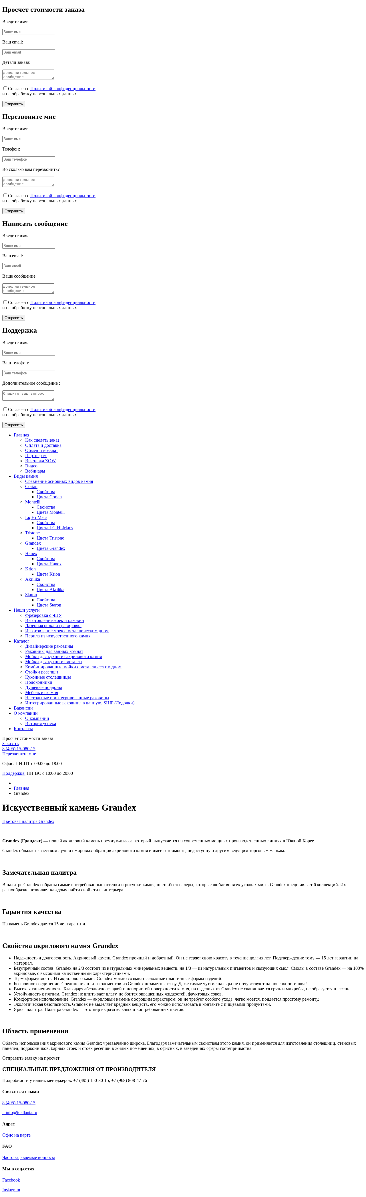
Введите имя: (15, 21)
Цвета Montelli (51, 512)
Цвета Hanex (49, 563)
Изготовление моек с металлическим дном (67, 630)
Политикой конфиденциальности (63, 88)
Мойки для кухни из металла (53, 661)
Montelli (32, 501)
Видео (31, 465)
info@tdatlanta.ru (19, 1112)
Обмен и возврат (41, 450)
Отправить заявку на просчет (30, 1058)
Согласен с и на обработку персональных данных (49, 91)
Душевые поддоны (43, 687)
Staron (31, 594)
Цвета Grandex (51, 548)
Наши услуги (27, 610)
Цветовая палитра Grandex (28, 821)
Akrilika (32, 579)
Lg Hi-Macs (36, 517)
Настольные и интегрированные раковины (67, 697)
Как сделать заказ (42, 440)
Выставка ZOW (40, 460)
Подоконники (38, 682)
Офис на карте (16, 1135)
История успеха (40, 723)
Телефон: (11, 149)
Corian (31, 486)
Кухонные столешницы (48, 677)
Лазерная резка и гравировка (53, 625)
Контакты (23, 728)
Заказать (10, 743)
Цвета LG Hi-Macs (55, 527)
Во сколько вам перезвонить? (30, 169)
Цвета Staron (49, 605)
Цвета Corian (49, 496)
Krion (30, 568)
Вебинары (35, 471)
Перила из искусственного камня (57, 635)
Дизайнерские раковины (49, 646)
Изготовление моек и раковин (54, 620)
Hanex (31, 553)
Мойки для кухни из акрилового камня (63, 656)
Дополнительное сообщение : (31, 383)
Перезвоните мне (19, 753)
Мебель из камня (41, 692)
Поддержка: (13, 773)
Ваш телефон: (15, 362)
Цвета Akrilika (50, 589)
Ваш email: (12, 41)
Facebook (11, 1180)
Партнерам (36, 455)
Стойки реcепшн (41, 671)
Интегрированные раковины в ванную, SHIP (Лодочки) (79, 702)
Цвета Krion (48, 574)
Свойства (46, 491)
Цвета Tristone (50, 538)
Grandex (33, 543)
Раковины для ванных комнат (54, 651)
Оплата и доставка (43, 445)
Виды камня (26, 476)
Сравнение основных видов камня (59, 481)
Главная (21, 434)
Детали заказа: (16, 62)
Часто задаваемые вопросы (28, 1157)
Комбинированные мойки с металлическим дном (73, 666)
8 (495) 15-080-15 (18, 748)
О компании (26, 713)
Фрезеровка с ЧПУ (43, 615)
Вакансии (23, 708)
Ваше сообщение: (19, 276)
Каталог (21, 641)
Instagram (11, 1189)
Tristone (32, 532)
